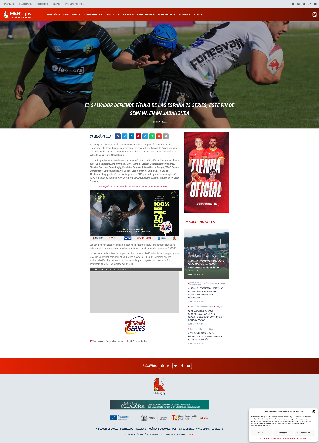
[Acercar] (115, 269)
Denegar (283, 433)
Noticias (127, 14)
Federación (52, 14)
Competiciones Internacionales (195, 256)
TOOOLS (189, 434)
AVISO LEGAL (302, 438)
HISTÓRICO (183, 14)
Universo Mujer (144, 14)
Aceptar (261, 433)
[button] (314, 411)
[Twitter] (304, 4)
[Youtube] (315, 4)
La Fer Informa (165, 14)
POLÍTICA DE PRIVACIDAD (286, 438)
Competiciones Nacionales (104, 341)
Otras (211, 329)
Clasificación (25, 4)
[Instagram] (298, 4)
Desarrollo (111, 14)
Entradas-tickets (73, 4)
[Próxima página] (96, 269)
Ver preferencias (305, 433)
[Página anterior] (92, 269)
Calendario (9, 4)
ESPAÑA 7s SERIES (138, 341)
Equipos (56, 4)
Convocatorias (211, 256)
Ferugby (120, 341)
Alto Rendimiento (91, 14)
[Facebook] (292, 4)
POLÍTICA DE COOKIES (268, 438)
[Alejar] (111, 269)
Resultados (42, 4)
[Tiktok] (309, 4)
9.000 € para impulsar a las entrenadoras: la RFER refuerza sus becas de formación (206, 336)
